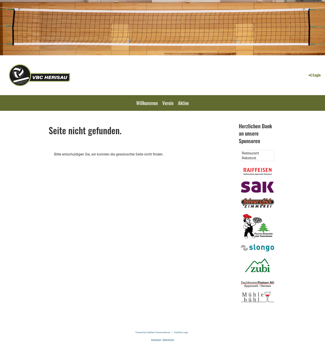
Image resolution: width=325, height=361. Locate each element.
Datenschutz (168, 339)
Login (317, 75)
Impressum (156, 339)
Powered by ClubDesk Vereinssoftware (153, 332)
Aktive (183, 102)
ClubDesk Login (181, 332)
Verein (168, 102)
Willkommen (147, 102)
